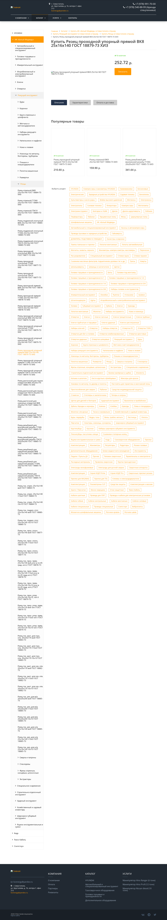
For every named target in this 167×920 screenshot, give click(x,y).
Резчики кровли (112, 512)
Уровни (141, 295)
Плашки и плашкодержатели (26, 163)
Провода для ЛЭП (97, 495)
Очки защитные (117, 490)
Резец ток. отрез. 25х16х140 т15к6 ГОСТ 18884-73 (30, 495)
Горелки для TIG (100, 478)
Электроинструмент (79, 211)
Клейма (113, 406)
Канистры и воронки (115, 239)
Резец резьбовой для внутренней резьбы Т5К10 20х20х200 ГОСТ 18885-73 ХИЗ (30, 440)
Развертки (24, 177)
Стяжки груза (123, 256)
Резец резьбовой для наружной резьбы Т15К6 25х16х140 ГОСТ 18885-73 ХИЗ (29, 464)
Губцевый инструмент (91, 306)
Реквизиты (53, 892)
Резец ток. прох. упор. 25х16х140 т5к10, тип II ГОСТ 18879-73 (28, 597)
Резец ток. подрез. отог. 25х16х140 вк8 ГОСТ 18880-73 (30, 512)
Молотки (97, 311)
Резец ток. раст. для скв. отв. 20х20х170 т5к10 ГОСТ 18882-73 (30, 688)
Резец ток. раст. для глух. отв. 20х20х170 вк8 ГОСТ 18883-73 (29, 638)
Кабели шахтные (78, 495)
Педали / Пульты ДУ (79, 456)
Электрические (77, 194)
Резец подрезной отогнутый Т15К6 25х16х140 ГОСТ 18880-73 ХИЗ (30, 233)
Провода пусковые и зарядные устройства (89, 233)
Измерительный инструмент (30, 65)
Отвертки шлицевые (100, 339)
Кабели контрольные (97, 501)
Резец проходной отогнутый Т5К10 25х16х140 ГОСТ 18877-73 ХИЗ (29, 276)
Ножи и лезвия (26, 147)
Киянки (102, 406)
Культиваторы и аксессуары (83, 200)
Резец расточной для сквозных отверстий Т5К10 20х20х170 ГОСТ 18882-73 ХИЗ (30, 416)
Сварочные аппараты (138, 467)
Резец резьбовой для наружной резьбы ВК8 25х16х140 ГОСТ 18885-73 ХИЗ (29, 452)
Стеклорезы (25, 764)
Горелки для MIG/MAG (80, 478)
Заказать (123, 71)
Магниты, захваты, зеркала (82, 250)
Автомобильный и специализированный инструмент (25, 48)
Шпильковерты (77, 267)
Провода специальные (103, 506)
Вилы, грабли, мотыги (113, 417)
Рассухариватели (78, 256)
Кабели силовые (139, 501)
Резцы (23, 184)
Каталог (39, 18)
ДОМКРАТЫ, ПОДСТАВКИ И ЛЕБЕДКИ (86, 239)
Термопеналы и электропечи (138, 456)
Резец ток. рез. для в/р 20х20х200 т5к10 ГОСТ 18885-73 (28, 719)
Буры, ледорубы (77, 417)
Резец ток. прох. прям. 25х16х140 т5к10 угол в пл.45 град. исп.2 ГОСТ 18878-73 (28, 586)
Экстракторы (25, 779)
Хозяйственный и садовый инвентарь (28, 808)
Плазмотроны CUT (97, 484)
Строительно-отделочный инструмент (28, 793)
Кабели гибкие (77, 501)
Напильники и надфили (31, 140)
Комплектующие (78, 445)
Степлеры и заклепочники (95, 395)
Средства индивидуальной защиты (127, 389)
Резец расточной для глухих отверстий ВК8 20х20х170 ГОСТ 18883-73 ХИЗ (30, 382)
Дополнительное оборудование (84, 451)
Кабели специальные (80, 506)
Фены (123, 217)
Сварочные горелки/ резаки (140, 473)
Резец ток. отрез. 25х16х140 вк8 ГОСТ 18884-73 (30, 487)
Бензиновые (143, 189)
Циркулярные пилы (139, 217)
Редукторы (124, 445)
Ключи (20, 82)
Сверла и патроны (28, 757)
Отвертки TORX (144, 328)
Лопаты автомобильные (132, 244)
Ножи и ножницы (136, 311)
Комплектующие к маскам (141, 484)
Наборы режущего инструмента (27, 133)
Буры (22, 102)
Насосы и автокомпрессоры (133, 228)
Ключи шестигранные (129, 322)
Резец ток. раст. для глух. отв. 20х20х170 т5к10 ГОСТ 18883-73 (30, 658)
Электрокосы (146, 200)
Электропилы (76, 205)
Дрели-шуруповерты (131, 211)
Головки (74, 306)
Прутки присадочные (127, 462)
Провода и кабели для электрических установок (130, 495)
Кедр (16, 833)
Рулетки (116, 295)
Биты (110, 272)
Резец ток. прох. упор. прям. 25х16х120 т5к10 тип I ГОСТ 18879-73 (30, 627)
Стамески (75, 395)
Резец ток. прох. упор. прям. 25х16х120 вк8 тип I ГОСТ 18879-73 (30, 607)
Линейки (104, 295)
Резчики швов (130, 512)
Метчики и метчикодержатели (26, 124)
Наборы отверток (110, 328)
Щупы (92, 300)
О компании (21, 18)
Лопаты (144, 417)
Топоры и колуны (118, 395)
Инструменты (140, 451)
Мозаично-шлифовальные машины (86, 512)
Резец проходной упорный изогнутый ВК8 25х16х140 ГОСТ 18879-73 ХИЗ (30, 318)
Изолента (140, 373)
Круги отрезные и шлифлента (27, 116)
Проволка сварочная (104, 462)
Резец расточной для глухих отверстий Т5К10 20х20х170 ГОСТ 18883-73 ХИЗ (30, 393)
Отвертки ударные (79, 339)
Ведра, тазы (94, 417)
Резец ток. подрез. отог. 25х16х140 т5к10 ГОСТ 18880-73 (28, 522)
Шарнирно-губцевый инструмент (25, 817)
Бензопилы (144, 194)
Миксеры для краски (129, 378)
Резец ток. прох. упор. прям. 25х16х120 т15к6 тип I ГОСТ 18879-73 (30, 617)
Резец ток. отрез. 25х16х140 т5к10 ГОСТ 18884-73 (30, 503)
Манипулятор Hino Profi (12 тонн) (138, 884)
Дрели (114, 211)
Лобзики (148, 211)
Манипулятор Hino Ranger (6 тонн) (139, 880)
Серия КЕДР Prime (97, 473)
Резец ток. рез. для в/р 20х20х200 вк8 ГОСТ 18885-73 (30, 698)
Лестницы (132, 417)
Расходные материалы (80, 462)
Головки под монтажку (126, 272)
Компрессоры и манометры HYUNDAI (99, 189)
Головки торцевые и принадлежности (25, 57)
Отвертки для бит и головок (82, 334)
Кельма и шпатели (79, 378)
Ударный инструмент (26, 801)
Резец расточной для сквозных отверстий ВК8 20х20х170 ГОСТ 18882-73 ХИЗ (29, 404)
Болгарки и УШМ (100, 211)
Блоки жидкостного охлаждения (116, 451)
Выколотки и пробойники (135, 400)
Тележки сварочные (112, 456)
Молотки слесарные (79, 412)
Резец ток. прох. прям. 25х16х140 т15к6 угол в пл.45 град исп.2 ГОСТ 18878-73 (28, 574)
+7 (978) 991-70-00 (145, 3)
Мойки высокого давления (111, 200)
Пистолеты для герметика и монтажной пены (130, 384)
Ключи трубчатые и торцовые (84, 322)
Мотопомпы (143, 205)
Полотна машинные (29, 171)
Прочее (96, 456)
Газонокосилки (126, 189)
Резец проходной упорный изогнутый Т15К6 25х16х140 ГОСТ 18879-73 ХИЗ (30, 329)
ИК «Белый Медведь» (24, 39)
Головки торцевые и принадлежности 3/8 (88, 289)
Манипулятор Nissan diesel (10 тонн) (137, 889)
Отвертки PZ (127, 328)
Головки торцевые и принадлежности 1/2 (126, 278)
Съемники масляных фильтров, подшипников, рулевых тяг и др (98, 261)
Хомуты (143, 261)
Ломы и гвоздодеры (142, 406)
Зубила (109, 306)
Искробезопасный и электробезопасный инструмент (25, 73)
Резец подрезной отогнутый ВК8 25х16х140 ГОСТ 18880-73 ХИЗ (30, 222)
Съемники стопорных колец (115, 434)
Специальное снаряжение (28, 786)
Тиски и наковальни (101, 412)
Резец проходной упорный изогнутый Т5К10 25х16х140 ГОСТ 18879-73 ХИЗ (30, 341)
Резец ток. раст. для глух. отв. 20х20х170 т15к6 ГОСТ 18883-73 (30, 648)
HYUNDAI (18, 33)
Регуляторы (110, 445)
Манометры (95, 445)
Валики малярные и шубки (119, 373)
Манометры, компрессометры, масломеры (117, 250)
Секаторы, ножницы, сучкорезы (97, 423)
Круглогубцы (76, 428)
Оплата (51, 884)
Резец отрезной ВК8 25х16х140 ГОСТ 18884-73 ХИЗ (29, 192)
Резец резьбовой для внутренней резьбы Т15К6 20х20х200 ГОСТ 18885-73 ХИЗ (30, 428)
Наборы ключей (77, 328)
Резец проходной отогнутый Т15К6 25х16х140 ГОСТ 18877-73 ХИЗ (29, 264)
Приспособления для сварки (83, 389)
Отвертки (21, 88)
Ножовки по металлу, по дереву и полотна (88, 384)
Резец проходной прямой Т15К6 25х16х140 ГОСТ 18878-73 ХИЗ (29, 297)
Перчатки (75, 423)
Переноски (144, 250)
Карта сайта (15, 915)
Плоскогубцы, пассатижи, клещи (84, 434)
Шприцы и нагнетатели (99, 267)
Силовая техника (94, 205)
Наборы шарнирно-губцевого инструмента (117, 428)
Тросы (132, 261)
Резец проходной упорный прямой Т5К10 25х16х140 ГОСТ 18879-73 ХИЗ (30, 372)
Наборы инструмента (115, 311)
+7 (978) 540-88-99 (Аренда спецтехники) (141, 8)
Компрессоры (127, 205)
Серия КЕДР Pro (116, 473)
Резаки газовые (140, 445)
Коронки (24, 108)
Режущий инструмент (27, 95)
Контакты (72, 18)
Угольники (128, 295)
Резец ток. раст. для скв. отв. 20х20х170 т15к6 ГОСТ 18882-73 (30, 678)
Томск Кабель (20, 839)
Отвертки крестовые (137, 334)
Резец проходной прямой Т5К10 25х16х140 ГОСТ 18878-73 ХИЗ (29, 308)
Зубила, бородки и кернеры (82, 406)
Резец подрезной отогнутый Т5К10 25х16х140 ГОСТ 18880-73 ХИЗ (30, 243)
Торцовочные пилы (108, 217)
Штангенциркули (78, 300)
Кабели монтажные (119, 501)
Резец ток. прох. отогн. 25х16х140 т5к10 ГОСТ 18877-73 (28, 553)
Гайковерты (117, 233)
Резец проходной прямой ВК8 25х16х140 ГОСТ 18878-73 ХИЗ (30, 287)
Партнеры (53, 888)
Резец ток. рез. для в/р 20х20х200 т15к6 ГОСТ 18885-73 (28, 709)
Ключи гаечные (101, 317)
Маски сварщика (98, 490)
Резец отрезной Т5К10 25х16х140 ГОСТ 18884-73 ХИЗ (29, 212)
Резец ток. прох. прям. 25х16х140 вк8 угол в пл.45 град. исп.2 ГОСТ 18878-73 (30, 563)
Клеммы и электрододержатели (125, 478)
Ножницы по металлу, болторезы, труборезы (28, 154)
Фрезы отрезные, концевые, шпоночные (28, 771)
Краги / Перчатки (78, 490)
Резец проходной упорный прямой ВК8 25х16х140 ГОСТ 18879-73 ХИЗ (30, 352)
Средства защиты (117, 484)
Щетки (117, 267)
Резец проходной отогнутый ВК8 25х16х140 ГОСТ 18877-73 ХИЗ (29, 253)
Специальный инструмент (101, 256)
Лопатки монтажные (108, 244)
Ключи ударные (108, 322)
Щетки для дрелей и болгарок (83, 400)
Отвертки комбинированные (111, 334)
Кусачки (90, 428)
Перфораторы (77, 217)
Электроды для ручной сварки (111, 467)
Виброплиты (137, 506)
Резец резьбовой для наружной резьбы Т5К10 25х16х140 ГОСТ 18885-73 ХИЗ (29, 476)
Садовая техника (127, 194)
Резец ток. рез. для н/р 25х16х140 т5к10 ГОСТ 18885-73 (28, 749)
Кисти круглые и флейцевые (104, 378)
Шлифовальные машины (81, 222)
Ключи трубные (143, 317)
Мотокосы (131, 200)
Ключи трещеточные (122, 317)
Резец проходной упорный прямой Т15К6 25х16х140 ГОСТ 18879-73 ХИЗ (30, 362)
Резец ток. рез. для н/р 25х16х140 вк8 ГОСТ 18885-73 (30, 729)
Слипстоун (19, 846)
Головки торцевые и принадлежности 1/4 (88, 283)
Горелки (148, 439)
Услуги (56, 18)
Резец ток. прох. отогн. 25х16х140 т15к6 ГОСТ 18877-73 (28, 542)
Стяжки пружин (140, 256)
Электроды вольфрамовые (82, 467)
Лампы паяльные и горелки (83, 244)
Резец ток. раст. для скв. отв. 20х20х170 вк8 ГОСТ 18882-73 (30, 668)
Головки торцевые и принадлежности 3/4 (128, 283)
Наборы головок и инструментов (124, 289)
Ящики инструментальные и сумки (29, 825)
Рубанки (91, 217)
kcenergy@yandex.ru (59, 11)
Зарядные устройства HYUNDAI (102, 194)
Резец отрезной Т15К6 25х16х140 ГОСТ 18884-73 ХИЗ (29, 202)
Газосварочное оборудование (127, 439)
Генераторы (112, 205)
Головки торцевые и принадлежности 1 (87, 278)
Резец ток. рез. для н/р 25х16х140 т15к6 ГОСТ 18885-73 (28, 739)
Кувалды (131, 306)
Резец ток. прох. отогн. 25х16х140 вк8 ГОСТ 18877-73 (30, 532)
